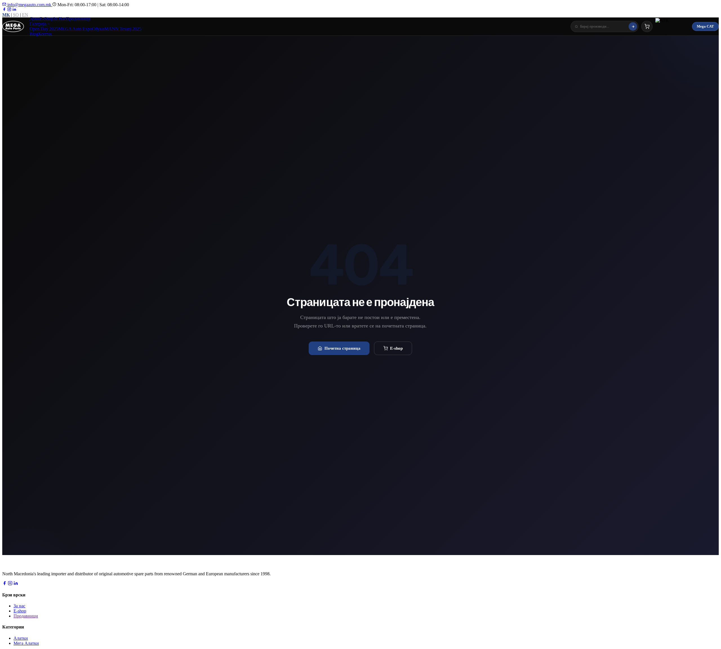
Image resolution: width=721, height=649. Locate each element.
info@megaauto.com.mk (29, 4)
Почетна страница (342, 348)
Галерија (38, 23)
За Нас (59, 18)
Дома (35, 18)
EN (25, 14)
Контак (45, 34)
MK (6, 14)
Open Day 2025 (44, 28)
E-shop (396, 348)
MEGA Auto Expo (75, 28)
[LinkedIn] (14, 9)
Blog (34, 34)
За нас (19, 605)
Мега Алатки (26, 643)
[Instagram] (9, 9)
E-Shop (46, 18)
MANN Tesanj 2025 (122, 28)
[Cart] (647, 26)
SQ (16, 14)
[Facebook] (4, 9)
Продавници (78, 18)
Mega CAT (705, 26)
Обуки (98, 28)
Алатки (21, 638)
